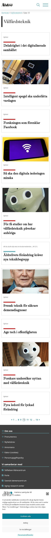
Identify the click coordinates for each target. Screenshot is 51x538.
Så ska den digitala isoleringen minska (24, 175)
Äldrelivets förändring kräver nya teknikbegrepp (23, 257)
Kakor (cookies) (11, 452)
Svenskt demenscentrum (15, 480)
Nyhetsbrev (10, 442)
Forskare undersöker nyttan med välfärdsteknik (22, 380)
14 (37, 419)
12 (31, 419)
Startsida (5, 13)
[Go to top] (25, 534)
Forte (7, 475)
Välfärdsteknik (16, 13)
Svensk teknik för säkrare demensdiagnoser (20, 307)
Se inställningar (25, 529)
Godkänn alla (25, 516)
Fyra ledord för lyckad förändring (18, 407)
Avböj (25, 523)
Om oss (8, 431)
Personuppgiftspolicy (14, 457)
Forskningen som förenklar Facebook (21, 125)
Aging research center (14, 485)
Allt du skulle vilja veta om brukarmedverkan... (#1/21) (20, 247)
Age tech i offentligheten (20, 332)
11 (28, 419)
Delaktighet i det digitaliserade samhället (24, 47)
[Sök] (38, 5)
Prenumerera (10, 436)
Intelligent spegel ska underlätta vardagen (25, 98)
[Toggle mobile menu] (45, 4)
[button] (47, 493)
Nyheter (5, 37)
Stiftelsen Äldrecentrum (15, 470)
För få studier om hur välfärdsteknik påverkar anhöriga (19, 228)
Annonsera (9, 447)
